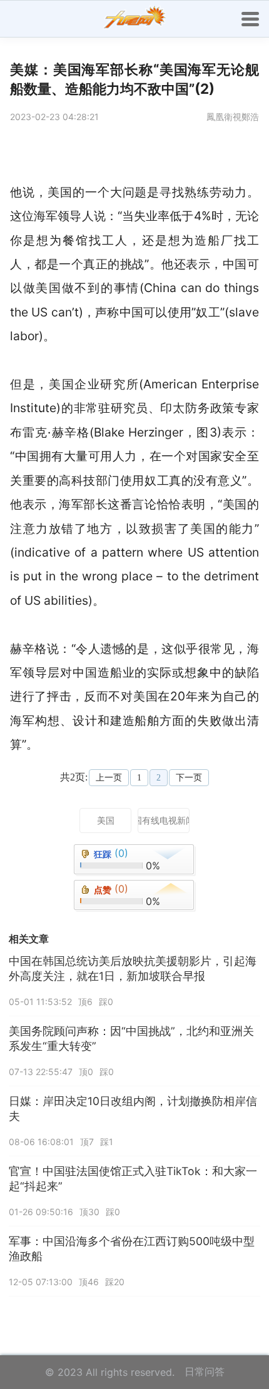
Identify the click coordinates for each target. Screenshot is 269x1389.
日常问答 (205, 1371)
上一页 (109, 777)
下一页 (189, 777)
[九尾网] (134, 19)
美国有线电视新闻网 (164, 820)
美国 (105, 820)
